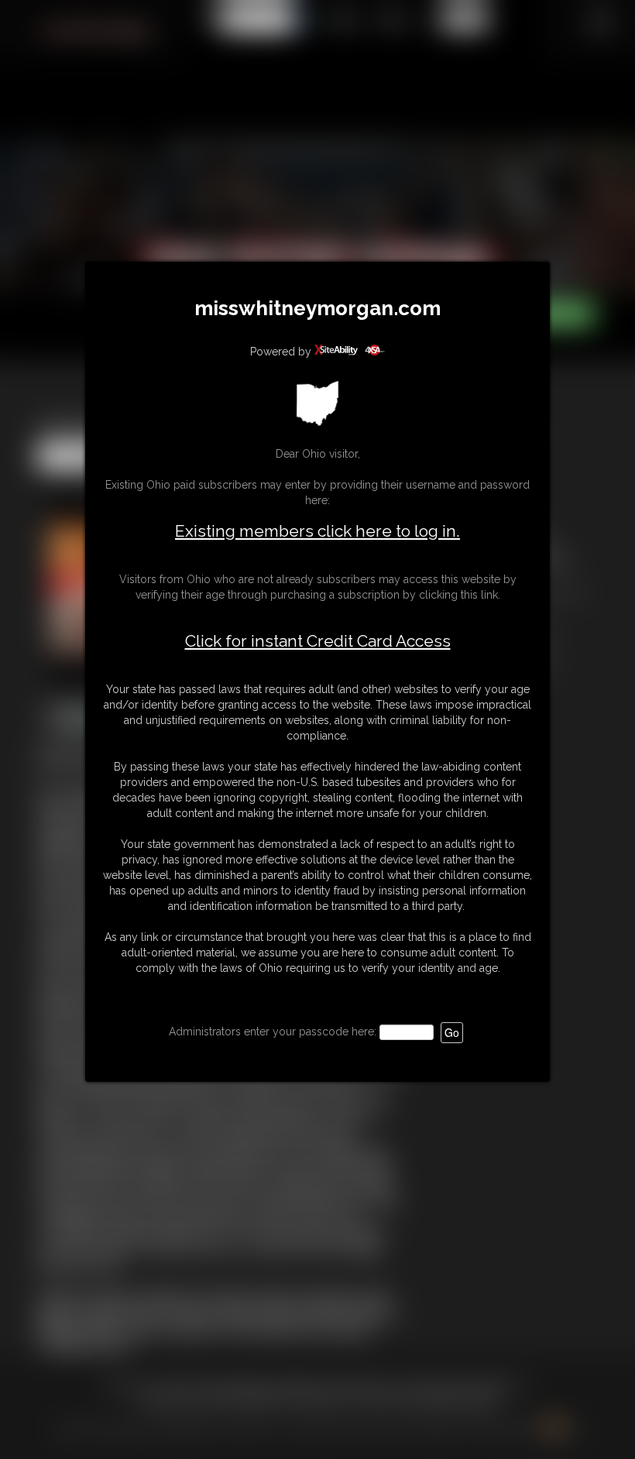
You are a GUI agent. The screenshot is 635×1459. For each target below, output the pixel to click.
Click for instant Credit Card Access (318, 641)
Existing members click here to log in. (317, 531)
